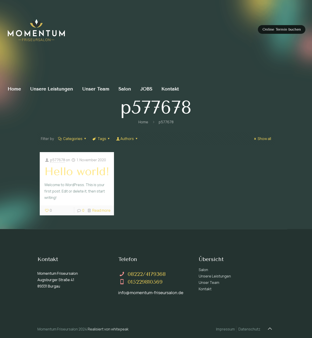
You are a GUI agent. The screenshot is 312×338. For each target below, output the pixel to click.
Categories (72, 138)
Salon (203, 269)
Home (143, 121)
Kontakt (205, 288)
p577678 (57, 159)
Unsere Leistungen (215, 276)
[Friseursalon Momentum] (36, 29)
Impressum (225, 329)
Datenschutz (249, 329)
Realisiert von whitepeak (108, 329)
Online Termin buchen (281, 29)
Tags (102, 138)
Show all (264, 138)
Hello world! (76, 171)
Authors (127, 138)
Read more (101, 210)
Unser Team (209, 282)
